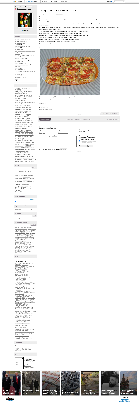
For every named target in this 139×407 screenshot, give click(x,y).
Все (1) (34, 216)
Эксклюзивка (25, 265)
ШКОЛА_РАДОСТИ (20, 298)
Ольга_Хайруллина (20, 248)
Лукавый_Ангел (19, 245)
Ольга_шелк (29, 248)
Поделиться (114, 113)
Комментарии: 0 (26, 177)
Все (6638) (33, 225)
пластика (17, 75)
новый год (31, 132)
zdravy (17, 267)
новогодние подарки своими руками (24, 127)
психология (17, 147)
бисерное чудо (19, 74)
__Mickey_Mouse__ (28, 315)
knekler (21, 234)
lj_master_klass (19, 348)
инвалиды (22, 102)
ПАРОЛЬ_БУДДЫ (25, 263)
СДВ (30, 300)
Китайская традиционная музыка (24, 178)
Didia (24, 227)
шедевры (17, 218)
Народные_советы (24, 267)
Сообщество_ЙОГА (20, 303)
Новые (116, 119)
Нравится (107, 113)
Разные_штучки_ (19, 276)
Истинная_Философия (21, 266)
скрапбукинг (19, 152)
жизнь (23, 98)
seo (16, 88)
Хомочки (28, 284)
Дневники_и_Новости (21, 287)
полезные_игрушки (20, 282)
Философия (18, 300)
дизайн (25, 93)
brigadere (32, 233)
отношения (30, 133)
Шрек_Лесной (27, 251)
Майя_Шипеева (19, 246)
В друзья (26, 30)
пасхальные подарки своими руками (23, 138)
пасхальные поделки (23, 140)
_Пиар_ (27, 271)
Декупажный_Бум (30, 298)
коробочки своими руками (26, 104)
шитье (17, 44)
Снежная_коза (24, 250)
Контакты (124, 400)
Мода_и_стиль (32, 266)
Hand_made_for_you (28, 332)
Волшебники (31, 299)
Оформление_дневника (21, 311)
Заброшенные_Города (21, 274)
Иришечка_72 (29, 242)
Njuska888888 (26, 231)
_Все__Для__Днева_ (21, 279)
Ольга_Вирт (28, 247)
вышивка (17, 68)
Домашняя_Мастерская (21, 275)
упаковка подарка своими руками (24, 158)
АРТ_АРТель (30, 329)
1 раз (47, 107)
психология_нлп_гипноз (21, 330)
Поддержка (108, 1)
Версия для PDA (125, 399)
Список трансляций (20, 346)
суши (24, 152)
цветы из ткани (29, 161)
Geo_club (17, 312)
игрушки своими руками (21, 46)
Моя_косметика (19, 283)
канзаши (28, 102)
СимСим (17, 250)
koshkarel (25, 234)
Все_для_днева (19, 308)
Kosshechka (18, 230)
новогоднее (26, 107)
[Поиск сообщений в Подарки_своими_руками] (31, 199)
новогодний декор (21, 132)
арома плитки (20, 88)
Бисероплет (25, 300)
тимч (22, 252)
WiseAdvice (29, 333)
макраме (17, 66)
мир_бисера (31, 288)
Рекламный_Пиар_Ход (21, 288)
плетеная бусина (19, 142)
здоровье (30, 100)
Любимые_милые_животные (23, 292)
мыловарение (19, 69)
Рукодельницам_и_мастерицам (23, 338)
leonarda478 (31, 234)
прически (27, 146)
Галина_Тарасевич (20, 239)
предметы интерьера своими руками (25, 51)
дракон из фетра (31, 93)
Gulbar (29, 229)
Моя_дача (18, 263)
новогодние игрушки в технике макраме (23, 111)
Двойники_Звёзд (19, 286)
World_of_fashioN (24, 316)
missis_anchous (19, 237)
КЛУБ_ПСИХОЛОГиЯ (21, 306)
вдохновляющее (19, 43)
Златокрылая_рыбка (20, 241)
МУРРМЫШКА (27, 245)
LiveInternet (18, 2)
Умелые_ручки (19, 332)
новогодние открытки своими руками (24, 123)
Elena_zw (24, 229)
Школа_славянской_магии (22, 336)
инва (16, 102)
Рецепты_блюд (19, 337)
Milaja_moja (25, 230)
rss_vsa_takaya (27, 349)
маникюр (18, 107)
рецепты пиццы (65, 97)
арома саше (27, 88)
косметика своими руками (23, 105)
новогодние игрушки (24, 109)
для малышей (19, 63)
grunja (17, 234)
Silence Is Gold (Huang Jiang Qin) (24, 175)
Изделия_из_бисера (29, 283)
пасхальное (19, 135)
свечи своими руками (23, 151)
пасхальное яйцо (28, 135)
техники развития (20, 41)
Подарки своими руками (16, 9)
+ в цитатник (59, 14)
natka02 (26, 237)
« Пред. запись (69, 119)
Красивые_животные (21, 278)
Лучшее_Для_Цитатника (22, 317)
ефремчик (18, 252)
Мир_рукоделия (30, 282)
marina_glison (24, 235)
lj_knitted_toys (19, 349)
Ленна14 (33, 243)
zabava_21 (18, 238)
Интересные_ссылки (20, 307)
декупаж (18, 92)
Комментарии (28, 6)
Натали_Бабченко (29, 246)
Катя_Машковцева (20, 243)
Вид (110, 2)
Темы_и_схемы (29, 276)
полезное (17, 54)
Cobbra (21, 227)
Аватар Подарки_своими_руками (25, 20)
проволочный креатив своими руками (25, 71)
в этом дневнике (20, 202)
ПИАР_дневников (20, 302)
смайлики (54, 136)
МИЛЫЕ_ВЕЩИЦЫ (20, 273)
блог (16, 79)
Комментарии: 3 (27, 188)
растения (25, 147)
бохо (23, 89)
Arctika (17, 227)
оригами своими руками (21, 133)
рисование (19, 149)
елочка (17, 95)
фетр (34, 159)
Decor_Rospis (32, 311)
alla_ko (27, 233)
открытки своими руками (21, 65)
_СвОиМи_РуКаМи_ (20, 270)
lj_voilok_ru (27, 348)
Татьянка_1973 (19, 251)
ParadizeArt (18, 329)
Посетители (27, 366)
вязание (17, 49)
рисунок (28, 149)
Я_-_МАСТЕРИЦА (23, 318)
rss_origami (18, 350)
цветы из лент (19, 161)
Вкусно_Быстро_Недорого (22, 323)
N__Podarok (31, 230)
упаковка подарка (27, 156)
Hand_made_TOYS (20, 284)
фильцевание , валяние (21, 60)
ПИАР (25, 269)
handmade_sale (29, 313)
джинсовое (18, 93)
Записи (17, 6)
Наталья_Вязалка (20, 247)
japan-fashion (18, 315)
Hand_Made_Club (20, 313)
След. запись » (87, 119)
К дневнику (78, 119)
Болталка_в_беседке (21, 321)
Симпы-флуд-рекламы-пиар (22, 320)
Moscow (17, 316)
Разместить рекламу (124, 401)
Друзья (22, 6)
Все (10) (34, 167)
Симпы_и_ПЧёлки (30, 302)
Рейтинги (46, 1)
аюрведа (18, 90)
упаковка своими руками (24, 159)
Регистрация (31, 1)
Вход (37, 1)
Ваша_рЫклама (19, 269)
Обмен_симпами (28, 308)
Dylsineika (29, 227)
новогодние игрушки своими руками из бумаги (25, 119)
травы (27, 152)
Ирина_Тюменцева (20, 242)
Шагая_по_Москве (20, 271)
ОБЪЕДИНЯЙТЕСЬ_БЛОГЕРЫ (23, 295)
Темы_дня (24, 329)
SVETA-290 (22, 233)
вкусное (17, 47)
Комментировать (45, 119)
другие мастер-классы (21, 39)
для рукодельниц (19, 58)
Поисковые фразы (29, 367)
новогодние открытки (20, 122)
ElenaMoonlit (18, 229)
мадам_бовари (25, 296)
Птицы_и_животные (20, 280)
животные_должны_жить (22, 310)
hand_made (24, 312)
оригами (17, 61)
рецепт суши (31, 147)
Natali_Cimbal (19, 231)
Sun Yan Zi (18, 190)
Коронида (28, 243)
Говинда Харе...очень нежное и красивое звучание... (23, 186)
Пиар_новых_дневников (21, 304)
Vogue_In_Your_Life (20, 333)
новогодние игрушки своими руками (24, 116)
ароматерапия (19, 77)
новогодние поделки (23, 130)
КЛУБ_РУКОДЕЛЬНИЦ (21, 299)
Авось (54, 1)
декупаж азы (27, 92)
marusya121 (31, 235)
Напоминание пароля (63, 133)
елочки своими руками (26, 95)
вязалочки (18, 296)
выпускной (26, 89)
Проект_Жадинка (28, 319)
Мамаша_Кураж (19, 334)
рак (22, 147)
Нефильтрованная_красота (22, 291)
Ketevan (33, 229)
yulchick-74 (31, 237)
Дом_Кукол (18, 290)
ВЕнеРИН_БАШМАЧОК (27, 238)
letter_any (17, 235)
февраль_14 (30, 307)
